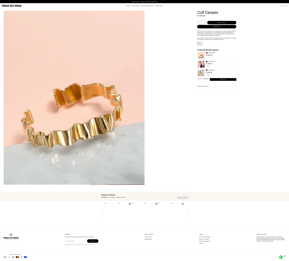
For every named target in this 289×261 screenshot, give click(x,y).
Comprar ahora (216, 26)
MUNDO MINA (159, 5)
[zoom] (140, 181)
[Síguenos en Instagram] (284, 256)
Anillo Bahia (211, 70)
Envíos (200, 243)
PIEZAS (128, 5)
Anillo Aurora (211, 61)
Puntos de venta (148, 236)
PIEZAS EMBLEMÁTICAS (147, 5)
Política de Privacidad (204, 239)
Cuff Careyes (211, 52)
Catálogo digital (148, 239)
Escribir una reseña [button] (182, 197)
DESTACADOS (135, 5)
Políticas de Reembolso (204, 241)
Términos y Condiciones (204, 236)
